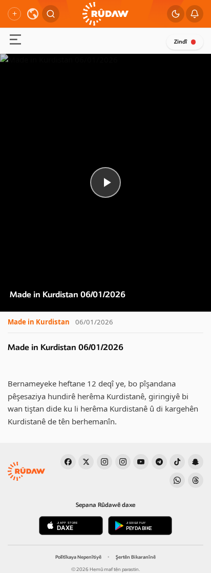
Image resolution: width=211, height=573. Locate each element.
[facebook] (68, 461)
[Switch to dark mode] (175, 14)
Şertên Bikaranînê (136, 557)
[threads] (195, 480)
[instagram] (104, 461)
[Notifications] (194, 14)
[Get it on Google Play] (140, 526)
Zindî (180, 41)
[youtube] (141, 461)
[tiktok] (177, 461)
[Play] (105, 183)
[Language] (32, 13)
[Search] (50, 14)
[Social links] (14, 14)
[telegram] (159, 461)
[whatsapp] (177, 480)
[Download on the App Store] (71, 526)
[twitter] (86, 461)
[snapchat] (195, 461)
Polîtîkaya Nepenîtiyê (78, 557)
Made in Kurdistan (39, 321)
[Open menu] (15, 41)
